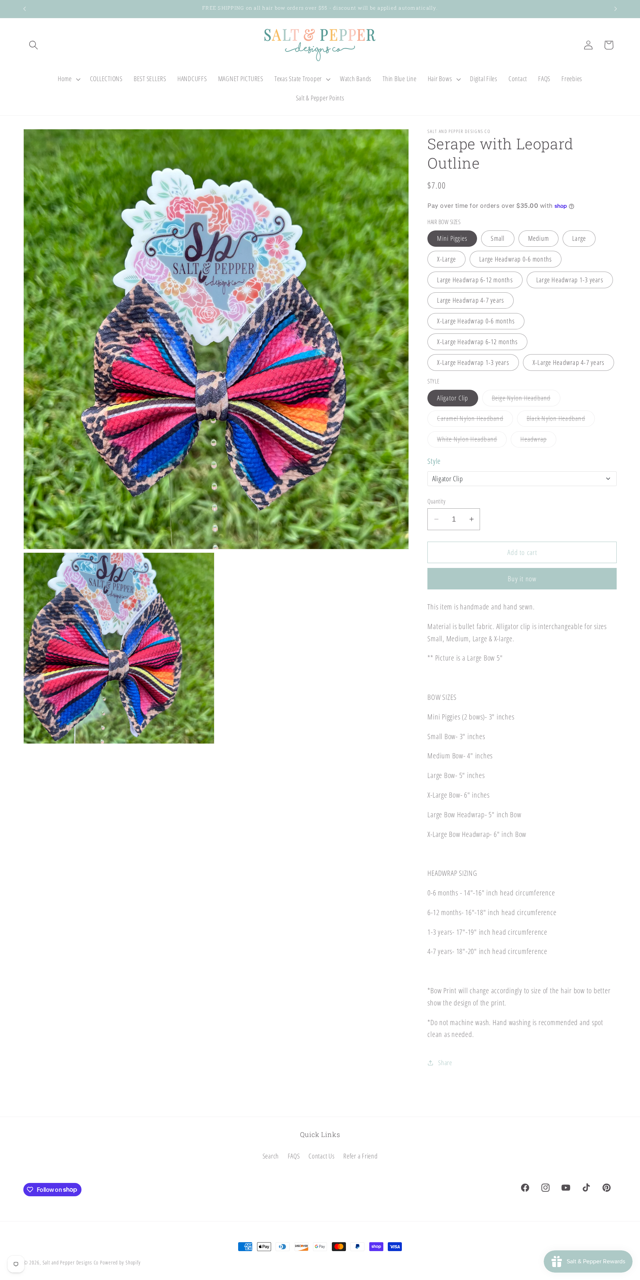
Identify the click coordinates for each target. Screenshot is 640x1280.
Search (271, 1155)
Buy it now (522, 579)
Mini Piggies (452, 238)
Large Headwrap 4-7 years (470, 300)
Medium (538, 238)
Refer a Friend (360, 1155)
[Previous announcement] (24, 9)
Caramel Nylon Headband (475, 420)
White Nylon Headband (472, 441)
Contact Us (322, 1155)
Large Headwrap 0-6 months (515, 259)
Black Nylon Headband (561, 420)
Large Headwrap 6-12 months (475, 279)
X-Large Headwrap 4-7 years (569, 362)
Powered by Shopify (120, 1262)
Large (579, 238)
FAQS (294, 1155)
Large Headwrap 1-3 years (569, 279)
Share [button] (445, 1062)
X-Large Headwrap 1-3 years (473, 362)
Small (497, 238)
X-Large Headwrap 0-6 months (476, 320)
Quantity (436, 501)
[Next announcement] (615, 9)
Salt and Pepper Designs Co (71, 1262)
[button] (33, 45)
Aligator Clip (452, 397)
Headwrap (538, 441)
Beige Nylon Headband (526, 399)
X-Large (446, 259)
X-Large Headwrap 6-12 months (477, 341)
